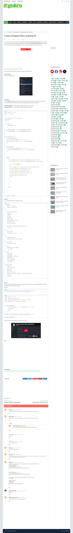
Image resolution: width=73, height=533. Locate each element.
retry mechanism (54, 120)
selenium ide (53, 122)
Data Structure (54, 88)
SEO (51, 124)
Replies (11, 423)
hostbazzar (11, 416)
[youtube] (62, 1)
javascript (53, 98)
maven (63, 100)
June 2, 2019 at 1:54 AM (17, 454)
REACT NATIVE (52, 22)
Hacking (52, 94)
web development (16, 32)
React (30, 427)
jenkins (59, 98)
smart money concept (59, 124)
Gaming (52, 92)
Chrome (62, 84)
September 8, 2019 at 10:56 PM (18, 462)
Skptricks (6, 32)
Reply (9, 413)
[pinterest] (68, 1)
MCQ (52, 102)
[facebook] (64, 1)
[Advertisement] (48, 12)
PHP (35, 22)
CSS (51, 86)
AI (51, 78)
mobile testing (53, 108)
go (62, 92)
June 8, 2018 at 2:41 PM (18, 416)
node (65, 110)
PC (51, 112)
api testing (63, 80)
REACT (10, 32)
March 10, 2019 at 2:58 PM (18, 434)
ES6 (60, 88)
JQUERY (30, 22)
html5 (63, 94)
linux (58, 100)
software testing (54, 130)
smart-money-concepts (55, 128)
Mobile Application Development (56, 106)
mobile (57, 102)
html (58, 94)
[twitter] (66, 1)
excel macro (53, 90)
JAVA (14, 22)
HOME (6, 22)
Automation (59, 82)
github (58, 92)
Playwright (62, 112)
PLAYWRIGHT (60, 22)
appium (52, 82)
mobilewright (61, 108)
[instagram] (66, 531)
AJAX (55, 78)
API (57, 80)
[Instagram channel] (60, 71)
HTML (10, 22)
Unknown (11, 454)
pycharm (59, 114)
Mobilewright (53, 110)
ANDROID (25, 22)
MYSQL (19, 22)
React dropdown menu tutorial (13, 69)
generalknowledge (13, 497)
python (52, 116)
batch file (52, 84)
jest (65, 98)
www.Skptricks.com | (12, 530)
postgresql (53, 114)
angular (52, 80)
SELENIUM (39, 22)
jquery (52, 100)
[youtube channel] (52, 71)
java (60, 96)
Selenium (61, 120)
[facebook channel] (56, 71)
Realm (60, 118)
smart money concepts (55, 126)
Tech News (62, 130)
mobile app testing (54, 104)
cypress (57, 86)
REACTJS (46, 22)
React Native (53, 118)
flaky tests (60, 90)
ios (51, 96)
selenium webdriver (61, 122)
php (55, 112)
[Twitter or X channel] (64, 71)
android (61, 78)
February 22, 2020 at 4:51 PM (22, 497)
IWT (55, 96)
